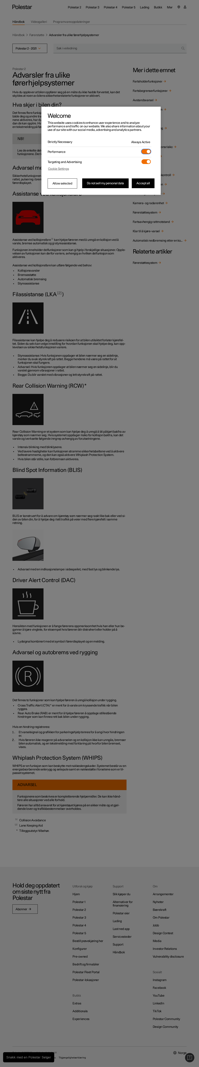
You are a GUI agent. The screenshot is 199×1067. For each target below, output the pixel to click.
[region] (101, 151)
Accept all (143, 183)
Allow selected (62, 183)
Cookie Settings (58, 168)
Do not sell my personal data (105, 183)
